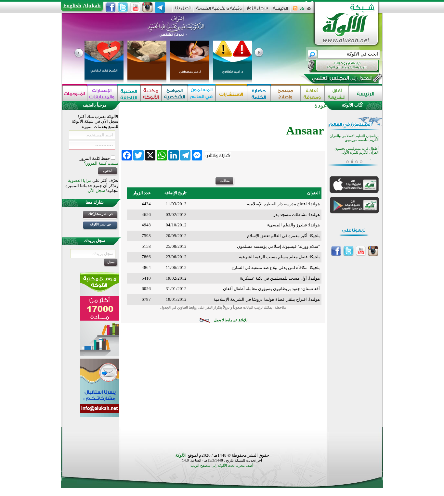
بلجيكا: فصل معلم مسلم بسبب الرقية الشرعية (279, 256)
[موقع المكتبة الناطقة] (128, 93)
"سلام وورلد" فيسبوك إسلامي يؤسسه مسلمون (278, 246)
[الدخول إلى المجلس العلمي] (341, 79)
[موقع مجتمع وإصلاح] (285, 93)
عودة (320, 105)
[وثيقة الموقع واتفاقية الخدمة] (219, 10)
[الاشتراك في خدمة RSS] (295, 10)
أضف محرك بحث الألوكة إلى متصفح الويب (222, 465)
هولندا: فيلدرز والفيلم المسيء (293, 225)
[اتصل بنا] (183, 10)
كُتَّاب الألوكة (352, 105)
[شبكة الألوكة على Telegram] (160, 7)
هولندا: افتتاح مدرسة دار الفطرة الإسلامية (283, 203)
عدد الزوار (142, 192)
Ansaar (305, 130)
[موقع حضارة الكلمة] (259, 93)
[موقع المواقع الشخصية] (175, 93)
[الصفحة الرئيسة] (309, 10)
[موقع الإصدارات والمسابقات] (102, 93)
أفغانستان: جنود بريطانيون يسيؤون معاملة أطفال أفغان (271, 288)
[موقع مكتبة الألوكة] (151, 93)
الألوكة (181, 455)
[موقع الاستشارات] (231, 93)
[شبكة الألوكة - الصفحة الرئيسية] (280, 10)
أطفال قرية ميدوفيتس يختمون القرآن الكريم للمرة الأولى (356, 150)
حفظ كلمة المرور (95, 158)
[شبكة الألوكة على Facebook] (110, 7)
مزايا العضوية (79, 180)
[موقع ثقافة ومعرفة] (312, 93)
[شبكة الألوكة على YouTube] (135, 7)
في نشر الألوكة (100, 224)
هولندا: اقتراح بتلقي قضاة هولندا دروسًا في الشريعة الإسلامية (267, 299)
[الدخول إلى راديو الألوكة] (337, 66)
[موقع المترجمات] (74, 93)
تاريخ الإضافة (175, 192)
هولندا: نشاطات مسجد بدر (296, 214)
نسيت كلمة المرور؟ (101, 163)
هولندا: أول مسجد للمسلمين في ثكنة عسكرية (280, 278)
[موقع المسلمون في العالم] (201, 93)
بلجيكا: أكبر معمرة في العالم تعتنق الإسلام (283, 235)
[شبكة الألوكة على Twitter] (123, 7)
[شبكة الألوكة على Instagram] (147, 7)
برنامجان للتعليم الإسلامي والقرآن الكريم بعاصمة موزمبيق (354, 138)
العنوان (313, 192)
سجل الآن (96, 190)
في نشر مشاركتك (100, 214)
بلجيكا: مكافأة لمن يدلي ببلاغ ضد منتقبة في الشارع (275, 267)
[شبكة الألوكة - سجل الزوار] (257, 10)
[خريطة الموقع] (302, 10)
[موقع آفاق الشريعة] (336, 93)
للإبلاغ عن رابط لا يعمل (230, 320)
